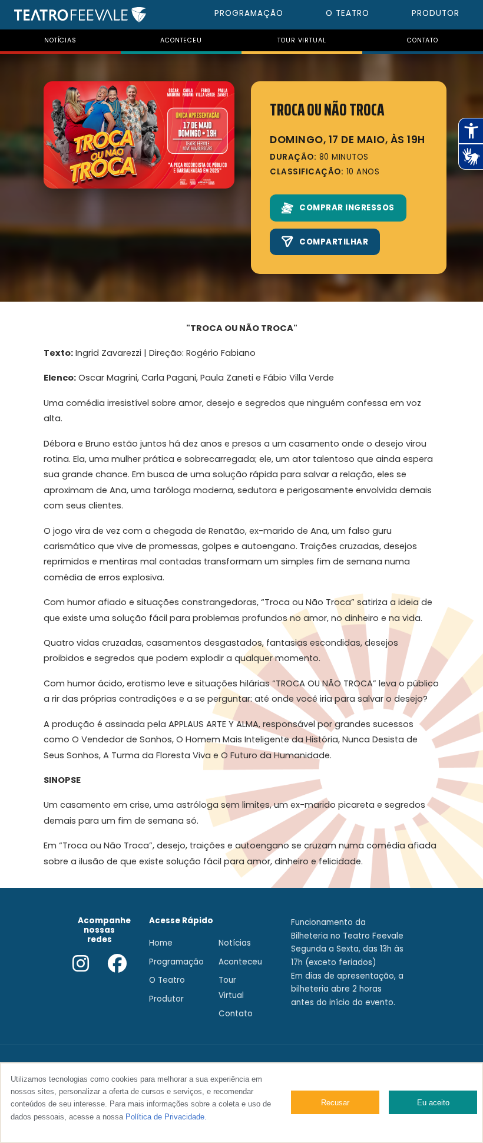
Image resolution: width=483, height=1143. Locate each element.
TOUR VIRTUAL (301, 40)
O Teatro (167, 980)
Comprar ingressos (347, 207)
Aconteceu (240, 961)
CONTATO (422, 40)
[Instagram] (80, 964)
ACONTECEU (181, 40)
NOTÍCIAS (60, 40)
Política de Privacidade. (166, 1116)
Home (161, 943)
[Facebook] (117, 964)
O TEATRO (348, 13)
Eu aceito (433, 1102)
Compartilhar (333, 241)
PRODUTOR (436, 13)
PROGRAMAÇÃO (249, 13)
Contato (236, 1013)
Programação (176, 961)
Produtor (166, 999)
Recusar (335, 1102)
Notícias (235, 943)
